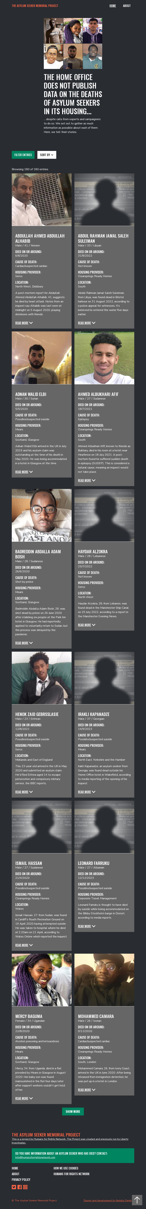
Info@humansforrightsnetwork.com (35, 1157)
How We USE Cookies (66, 1168)
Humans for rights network (71, 1174)
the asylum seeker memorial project (35, 6)
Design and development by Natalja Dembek (109, 1200)
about (15, 1174)
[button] (46, 155)
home (15, 1168)
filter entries (23, 155)
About (127, 6)
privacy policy (21, 1179)
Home (113, 6)
